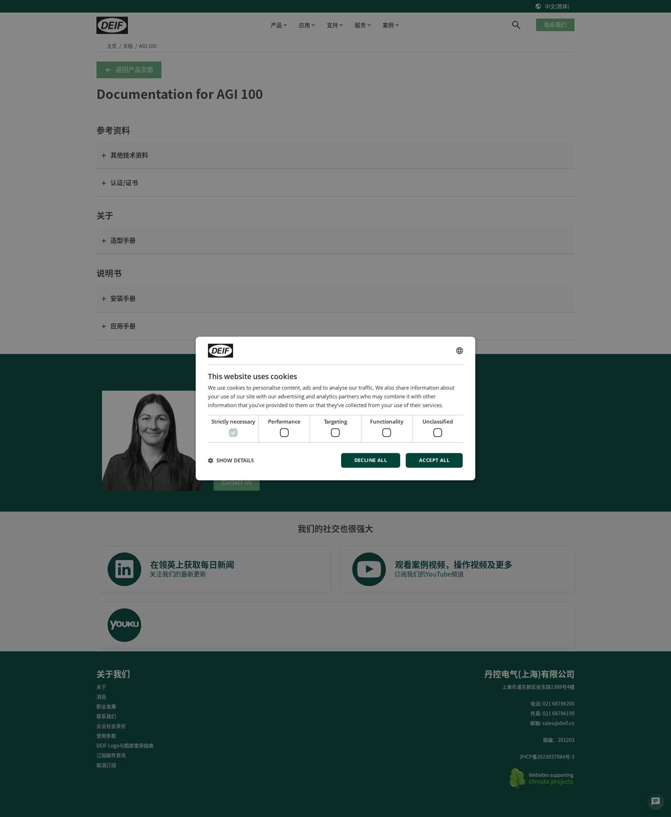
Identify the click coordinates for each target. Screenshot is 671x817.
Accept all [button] (434, 460)
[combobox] (459, 350)
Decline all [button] (370, 460)
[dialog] (335, 408)
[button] (231, 460)
